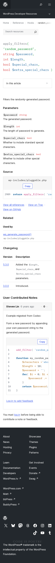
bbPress (9, 499)
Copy (27, 186)
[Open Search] (41, 4)
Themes (33, 441)
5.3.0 (6, 264)
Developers (9, 473)
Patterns (34, 452)
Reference (18, 23)
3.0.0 (6, 285)
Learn (6, 462)
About (6, 436)
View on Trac (35, 204)
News (6, 441)
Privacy (7, 452)
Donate (34, 473)
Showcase (35, 436)
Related (8, 218)
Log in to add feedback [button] (19, 400)
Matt (7, 493)
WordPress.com (13, 488)
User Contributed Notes (20, 298)
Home (6, 23)
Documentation (11, 467)
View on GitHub (12, 209)
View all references (13, 204)
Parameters (10, 108)
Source (8, 171)
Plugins (33, 447)
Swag (33, 478)
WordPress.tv (12, 478)
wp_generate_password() (17, 234)
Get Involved (36, 462)
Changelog (10, 248)
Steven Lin (12, 306)
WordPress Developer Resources (20, 13)
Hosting (7, 447)
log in (17, 414)
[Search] (35, 32)
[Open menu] (50, 4)
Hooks (31, 23)
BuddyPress (11, 504)
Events (33, 467)
